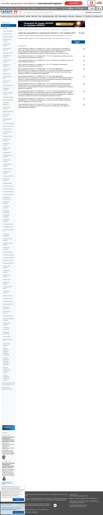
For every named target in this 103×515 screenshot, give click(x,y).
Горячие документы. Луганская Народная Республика (6, 361)
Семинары (34, 8)
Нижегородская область (7, 156)
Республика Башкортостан (7, 198)
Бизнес (28, 16)
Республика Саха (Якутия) (7, 239)
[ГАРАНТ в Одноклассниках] (80, 8)
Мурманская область (6, 148)
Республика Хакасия (8, 255)
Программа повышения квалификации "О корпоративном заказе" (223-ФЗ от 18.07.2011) (8, 465)
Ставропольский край (7, 287)
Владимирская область (7, 56)
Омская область (7, 168)
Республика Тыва (7, 252)
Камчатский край (8, 100)
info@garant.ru (44, 509)
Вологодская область (6, 65)
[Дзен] (70, 8)
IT (83, 16)
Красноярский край (8, 123)
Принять (18, 499)
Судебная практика (7, 16)
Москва (5, 28)
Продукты (18, 8)
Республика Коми (8, 224)
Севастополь (6, 279)
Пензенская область (6, 179)
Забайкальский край (7, 77)
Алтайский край (7, 34)
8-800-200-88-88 (73, 494)
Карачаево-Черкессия (6, 103)
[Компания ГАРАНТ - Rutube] (82, 8)
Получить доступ (18, 512)
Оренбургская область (7, 172)
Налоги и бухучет (19, 16)
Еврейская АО (7, 73)
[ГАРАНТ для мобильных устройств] (65, 8)
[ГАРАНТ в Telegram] (75, 8)
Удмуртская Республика (6, 307)
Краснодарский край (7, 119)
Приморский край (8, 186)
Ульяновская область (6, 312)
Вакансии (11, 8)
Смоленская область (6, 283)
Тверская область (8, 295)
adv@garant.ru (95, 501)
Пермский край (7, 183)
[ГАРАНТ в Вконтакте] (68, 8)
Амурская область (8, 36)
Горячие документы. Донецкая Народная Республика (6, 351)
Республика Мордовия (6, 235)
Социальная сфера (48, 16)
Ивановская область (6, 81)
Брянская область (8, 53)
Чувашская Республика (6, 332)
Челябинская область (6, 324)
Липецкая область (8, 136)
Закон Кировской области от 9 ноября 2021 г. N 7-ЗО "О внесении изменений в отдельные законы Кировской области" (42, 65)
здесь (69, 38)
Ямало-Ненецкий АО (7, 340)
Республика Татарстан (6, 248)
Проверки (96, 16)
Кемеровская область (6, 108)
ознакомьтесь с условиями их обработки (11, 497)
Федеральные (6, 22)
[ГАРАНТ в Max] (72, 8)
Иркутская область (8, 85)
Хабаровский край (8, 316)
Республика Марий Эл (8, 230)
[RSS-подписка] (84, 8)
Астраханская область (7, 44)
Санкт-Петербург (7, 31)
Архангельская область (7, 40)
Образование (63, 16)
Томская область (7, 298)
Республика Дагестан (6, 207)
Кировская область (8, 111)
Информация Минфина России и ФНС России (8, 383)
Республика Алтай (8, 194)
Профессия (88, 16)
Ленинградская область (7, 132)
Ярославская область (6, 344)
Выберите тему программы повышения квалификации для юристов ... (7, 483)
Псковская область (8, 189)
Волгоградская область (7, 61)
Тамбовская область (6, 292)
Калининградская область (8, 93)
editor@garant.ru (93, 498)
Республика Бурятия (6, 202)
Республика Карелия (6, 220)
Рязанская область (8, 260)
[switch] (21, 12)
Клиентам (54, 8)
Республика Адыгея (8, 191)
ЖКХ (56, 16)
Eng (100, 8)
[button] (93, 12)
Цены (24, 8)
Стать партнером (44, 8)
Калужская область (8, 97)
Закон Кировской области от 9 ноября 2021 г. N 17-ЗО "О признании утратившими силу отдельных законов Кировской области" (45, 56)
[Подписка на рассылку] (63, 8)
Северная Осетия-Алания (8, 244)
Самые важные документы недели (7, 388)
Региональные (6, 25)
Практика (34, 16)
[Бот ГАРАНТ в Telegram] (77, 8)
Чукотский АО (7, 336)
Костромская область (6, 115)
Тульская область (8, 301)
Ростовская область (8, 257)
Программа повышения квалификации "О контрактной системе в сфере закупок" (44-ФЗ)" (8, 439)
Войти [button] (92, 8)
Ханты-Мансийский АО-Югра (8, 319)
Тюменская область (8, 304)
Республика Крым (8, 227)
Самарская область (8, 263)
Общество (79, 16)
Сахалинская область (6, 271)
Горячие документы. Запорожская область (6, 369)
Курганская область (8, 126)
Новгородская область (7, 160)
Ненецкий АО (6, 152)
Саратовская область (6, 266)
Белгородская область (7, 49)
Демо (28, 8)
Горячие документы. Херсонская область (6, 377)
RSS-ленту (69, 35)
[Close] (23, 505)
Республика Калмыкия (6, 216)
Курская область (7, 129)
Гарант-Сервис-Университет (31, 512)
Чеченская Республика (6, 328)
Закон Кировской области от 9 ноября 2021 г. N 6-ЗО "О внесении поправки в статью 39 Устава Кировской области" (45, 61)
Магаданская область (6, 140)
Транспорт (71, 16)
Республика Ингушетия (6, 211)
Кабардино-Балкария (6, 89)
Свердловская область (7, 275)
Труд (39, 16)
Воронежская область (6, 70)
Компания (4, 8)
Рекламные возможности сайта (77, 502)
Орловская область (8, 176)
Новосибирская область (7, 165)
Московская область (6, 144)
